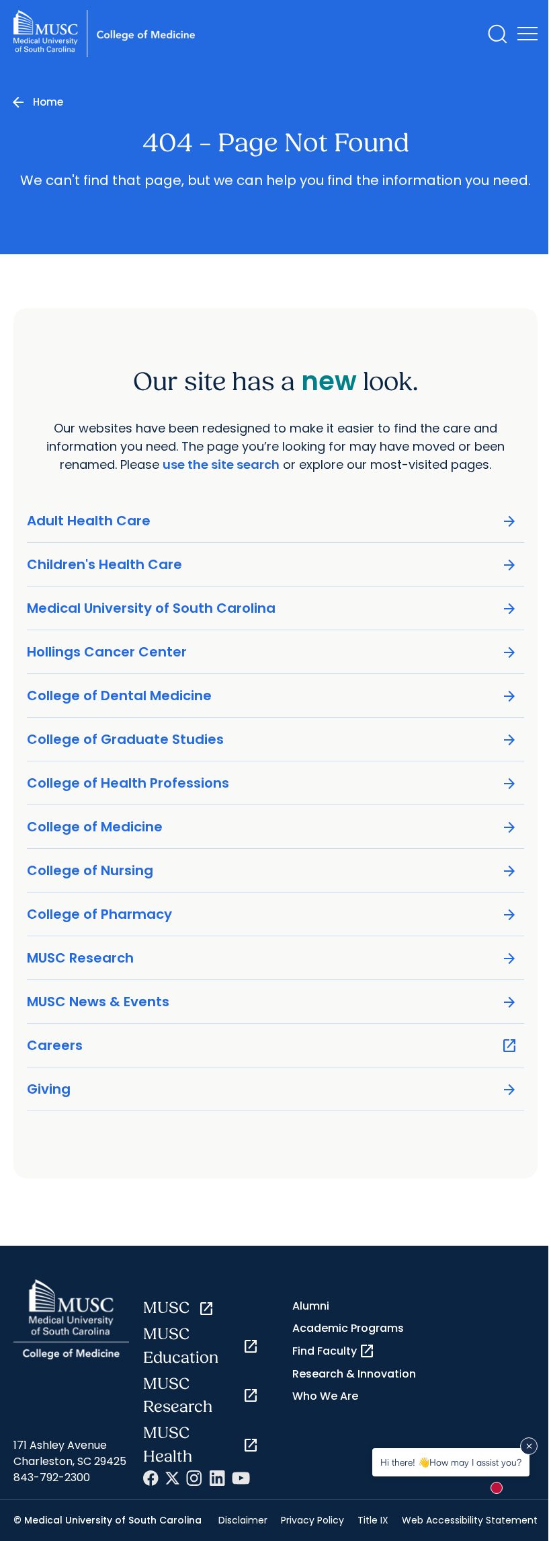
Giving (272, 1089)
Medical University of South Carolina (272, 608)
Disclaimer (242, 1520)
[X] (172, 1478)
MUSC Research (272, 958)
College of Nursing (272, 870)
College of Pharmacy (272, 914)
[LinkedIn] (217, 1478)
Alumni (310, 1306)
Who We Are (325, 1396)
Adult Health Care (272, 521)
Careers (272, 1045)
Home (48, 102)
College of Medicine (272, 827)
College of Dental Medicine (272, 696)
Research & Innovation (354, 1374)
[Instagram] (194, 1478)
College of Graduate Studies (272, 739)
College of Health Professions (272, 783)
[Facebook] (151, 1478)
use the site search (221, 464)
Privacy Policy (312, 1520)
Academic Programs (348, 1328)
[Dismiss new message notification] (529, 1446)
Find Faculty (333, 1351)
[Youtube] (241, 1478)
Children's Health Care (272, 564)
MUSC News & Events (272, 1002)
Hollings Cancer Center (272, 652)
